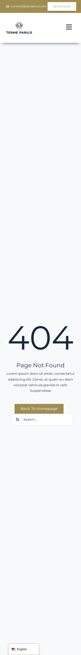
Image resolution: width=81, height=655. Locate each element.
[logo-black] (19, 23)
